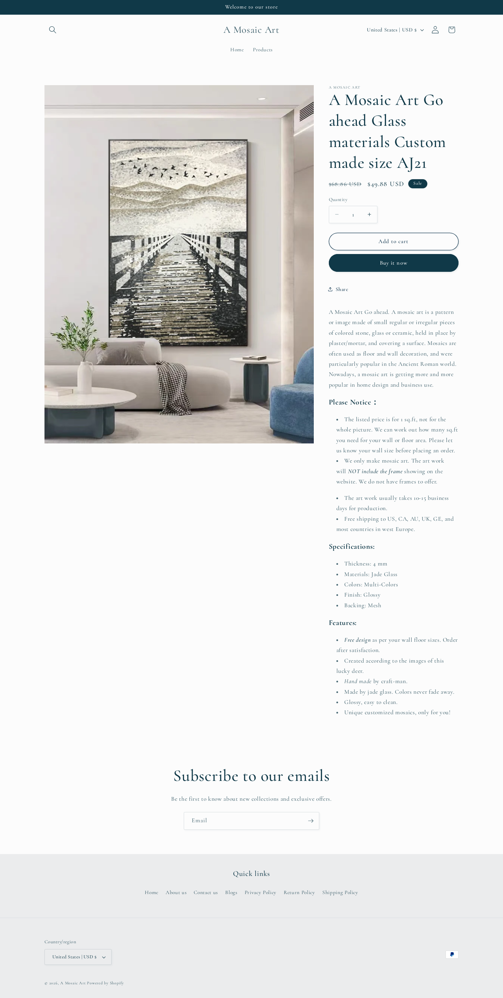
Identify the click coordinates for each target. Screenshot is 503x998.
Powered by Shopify (105, 983)
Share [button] (342, 289)
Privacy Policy (260, 892)
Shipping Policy (340, 892)
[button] (52, 30)
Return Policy (299, 892)
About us (176, 892)
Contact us (206, 892)
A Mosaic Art (73, 983)
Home (151, 892)
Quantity (338, 199)
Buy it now (394, 262)
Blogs (231, 892)
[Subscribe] (310, 821)
